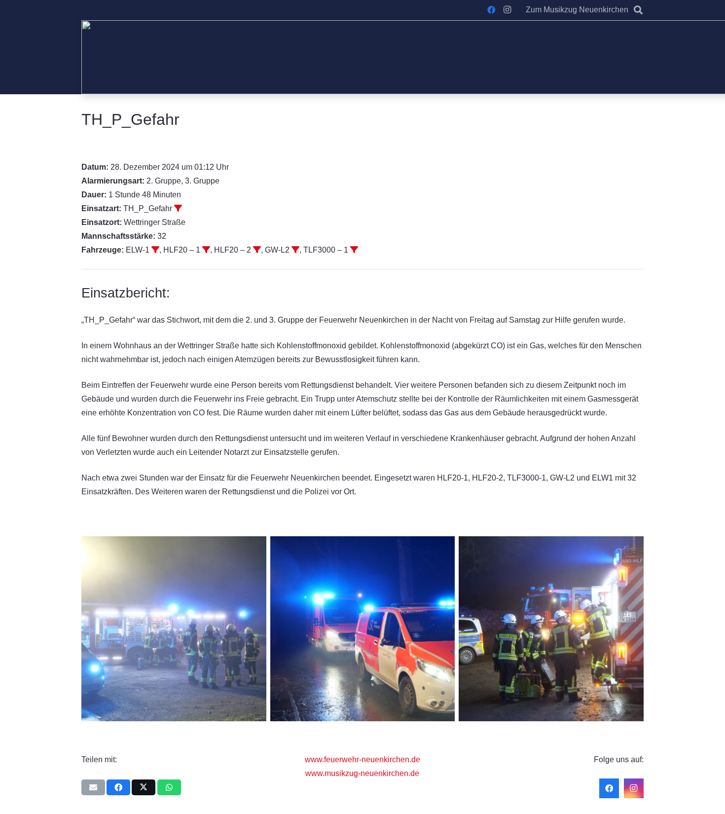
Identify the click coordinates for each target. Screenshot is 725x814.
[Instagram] (507, 10)
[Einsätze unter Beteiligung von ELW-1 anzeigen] (155, 250)
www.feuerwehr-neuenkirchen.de (362, 759)
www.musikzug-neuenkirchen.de (362, 773)
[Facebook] (491, 10)
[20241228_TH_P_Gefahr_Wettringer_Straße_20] (362, 628)
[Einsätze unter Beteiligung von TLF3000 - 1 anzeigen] (354, 250)
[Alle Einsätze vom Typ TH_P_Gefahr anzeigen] (178, 208)
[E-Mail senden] (93, 787)
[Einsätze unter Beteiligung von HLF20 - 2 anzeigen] (257, 250)
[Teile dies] (118, 787)
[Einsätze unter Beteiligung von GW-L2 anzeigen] (295, 250)
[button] (638, 9)
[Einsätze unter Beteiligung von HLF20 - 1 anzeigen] (206, 250)
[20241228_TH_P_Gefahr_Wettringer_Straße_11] (173, 628)
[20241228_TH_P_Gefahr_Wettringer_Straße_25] (551, 628)
